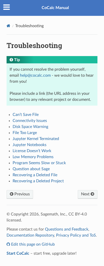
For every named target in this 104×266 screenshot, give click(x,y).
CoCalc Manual (55, 8)
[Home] (8, 26)
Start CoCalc (18, 253)
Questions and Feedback (66, 229)
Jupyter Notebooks (29, 145)
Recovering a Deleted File (35, 175)
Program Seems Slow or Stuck (39, 163)
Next (86, 194)
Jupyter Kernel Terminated (36, 139)
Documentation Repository (30, 235)
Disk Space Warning (30, 127)
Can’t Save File (26, 115)
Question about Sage (31, 169)
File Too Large (25, 133)
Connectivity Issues (30, 121)
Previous (21, 194)
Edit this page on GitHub (32, 244)
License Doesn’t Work (32, 151)
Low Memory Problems (33, 157)
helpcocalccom (35, 75)
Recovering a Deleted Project (38, 181)
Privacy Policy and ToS (76, 235)
